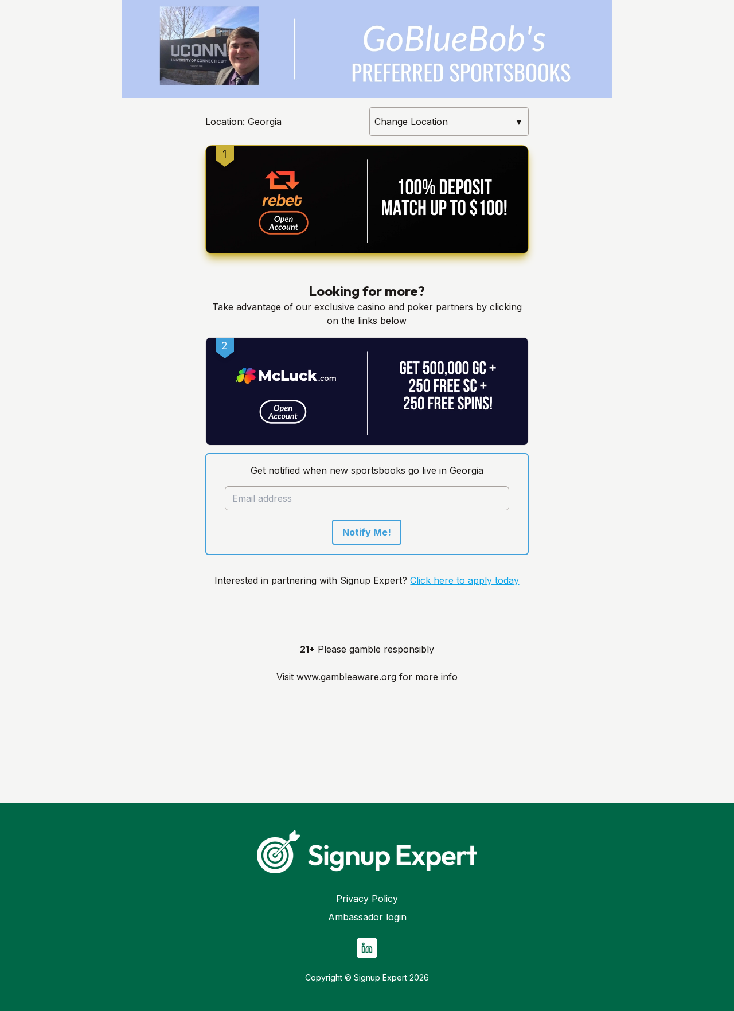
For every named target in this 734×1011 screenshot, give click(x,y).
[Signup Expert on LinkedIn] (367, 948)
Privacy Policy (367, 898)
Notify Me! (366, 532)
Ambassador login (367, 917)
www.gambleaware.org (346, 676)
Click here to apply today (464, 580)
